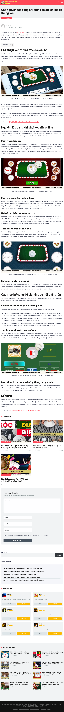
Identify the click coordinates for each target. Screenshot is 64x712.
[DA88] (4, 597)
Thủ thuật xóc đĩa (6, 18)
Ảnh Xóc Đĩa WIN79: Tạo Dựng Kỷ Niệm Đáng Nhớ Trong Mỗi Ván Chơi (24, 580)
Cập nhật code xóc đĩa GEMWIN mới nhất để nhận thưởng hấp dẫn (14, 480)
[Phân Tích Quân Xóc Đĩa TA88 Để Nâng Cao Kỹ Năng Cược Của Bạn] (37, 679)
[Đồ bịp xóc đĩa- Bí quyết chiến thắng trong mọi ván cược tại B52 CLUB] (16, 431)
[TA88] (36, 627)
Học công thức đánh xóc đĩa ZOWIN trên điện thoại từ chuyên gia (52, 683)
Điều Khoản (43, 709)
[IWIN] (4, 627)
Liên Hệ (49, 709)
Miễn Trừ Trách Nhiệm (24, 709)
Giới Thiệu (15, 709)
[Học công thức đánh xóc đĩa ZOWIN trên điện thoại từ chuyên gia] (37, 689)
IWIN (8, 624)
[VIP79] (36, 612)
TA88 (40, 624)
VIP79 (40, 609)
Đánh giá (9, 603)
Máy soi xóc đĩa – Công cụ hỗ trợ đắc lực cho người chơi (20, 574)
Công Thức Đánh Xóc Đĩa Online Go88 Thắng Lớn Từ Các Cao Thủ (23, 568)
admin (9, 25)
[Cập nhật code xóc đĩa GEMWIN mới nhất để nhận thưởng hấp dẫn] (16, 465)
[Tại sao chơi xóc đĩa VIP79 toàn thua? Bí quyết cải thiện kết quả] (5, 689)
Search (59, 555)
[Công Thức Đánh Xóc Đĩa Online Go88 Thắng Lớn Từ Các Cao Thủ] (5, 658)
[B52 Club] (4, 612)
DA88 (9, 594)
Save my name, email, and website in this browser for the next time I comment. (26, 535)
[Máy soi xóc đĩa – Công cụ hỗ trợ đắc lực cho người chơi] (48, 431)
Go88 (40, 594)
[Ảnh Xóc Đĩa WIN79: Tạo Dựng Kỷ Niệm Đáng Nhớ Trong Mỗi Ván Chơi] (5, 679)
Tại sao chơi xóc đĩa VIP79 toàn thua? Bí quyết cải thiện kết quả (19, 683)
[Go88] (36, 597)
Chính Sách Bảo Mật (34, 709)
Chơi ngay (23, 603)
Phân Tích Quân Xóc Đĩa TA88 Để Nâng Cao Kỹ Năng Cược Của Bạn (51, 673)
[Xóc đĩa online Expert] (9, 2)
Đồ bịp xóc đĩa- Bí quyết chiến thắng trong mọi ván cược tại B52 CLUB (14, 447)
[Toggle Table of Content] (10, 45)
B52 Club (9, 609)
